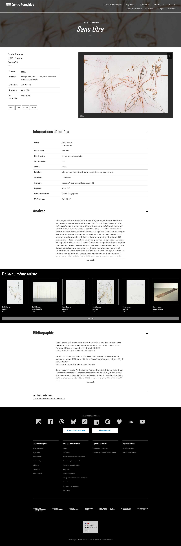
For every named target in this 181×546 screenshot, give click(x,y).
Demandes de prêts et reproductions (72, 461)
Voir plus (91, 318)
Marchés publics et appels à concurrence (74, 456)
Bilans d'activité (37, 456)
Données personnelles (96, 540)
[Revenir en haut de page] (176, 541)
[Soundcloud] (131, 422)
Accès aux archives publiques (70, 486)
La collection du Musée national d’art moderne (49, 398)
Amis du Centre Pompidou (129, 452)
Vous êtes (171, 9)
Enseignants (66, 469)
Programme (130, 4)
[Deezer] (119, 422)
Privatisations (66, 452)
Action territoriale (37, 473)
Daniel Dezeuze (15, 54)
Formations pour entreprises (100, 448)
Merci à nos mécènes (128, 448)
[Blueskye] (73, 422)
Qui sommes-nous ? (38, 448)
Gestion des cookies (108, 540)
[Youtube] (142, 422)
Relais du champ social (69, 473)
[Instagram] (38, 422)
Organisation (36, 452)
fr (174, 4)
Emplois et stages (37, 461)
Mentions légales (72, 540)
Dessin (23, 71)
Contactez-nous (105, 430)
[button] (90, 132)
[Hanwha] (142, 511)
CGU (87, 540)
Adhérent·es (36, 465)
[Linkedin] (96, 422)
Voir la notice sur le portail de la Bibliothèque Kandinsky (75, 351)
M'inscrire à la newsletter (76, 430)
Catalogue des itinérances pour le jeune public (75, 478)
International (36, 469)
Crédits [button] (82, 116)
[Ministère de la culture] (90, 527)
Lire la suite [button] (91, 260)
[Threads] (61, 422)
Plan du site (81, 540)
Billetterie (149, 9)
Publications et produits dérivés (71, 465)
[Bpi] (41, 511)
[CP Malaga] (90, 511)
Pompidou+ (157, 4)
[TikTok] (84, 422)
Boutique (161, 8)
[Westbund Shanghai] (127, 511)
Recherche (66, 482)
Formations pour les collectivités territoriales (104, 452)
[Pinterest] (108, 422)
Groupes (65, 448)
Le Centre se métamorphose (113, 4)
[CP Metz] (75, 511)
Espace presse (66, 490)
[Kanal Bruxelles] (109, 511)
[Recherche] (169, 5)
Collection (144, 4)
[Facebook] (50, 422)
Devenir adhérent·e (135, 8)
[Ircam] (59, 511)
